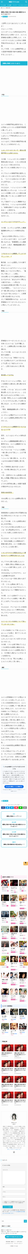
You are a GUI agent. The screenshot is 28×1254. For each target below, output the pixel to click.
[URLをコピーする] (25, 807)
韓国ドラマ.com (14, 2)
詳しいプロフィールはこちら (14, 1149)
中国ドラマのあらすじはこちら (14, 1236)
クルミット (14, 1122)
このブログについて (9, 1243)
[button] (3, 807)
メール (4, 1191)
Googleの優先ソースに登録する (14, 786)
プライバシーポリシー (18, 1243)
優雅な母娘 (5, 16)
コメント (5, 1169)
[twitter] (14, 1152)
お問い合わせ (19, 1241)
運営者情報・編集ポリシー (11, 1241)
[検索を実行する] (25, 1221)
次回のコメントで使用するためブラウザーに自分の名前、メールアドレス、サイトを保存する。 (14, 1202)
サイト (4, 1196)
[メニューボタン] (2, 2)
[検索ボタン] (26, 2)
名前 (4, 1186)
